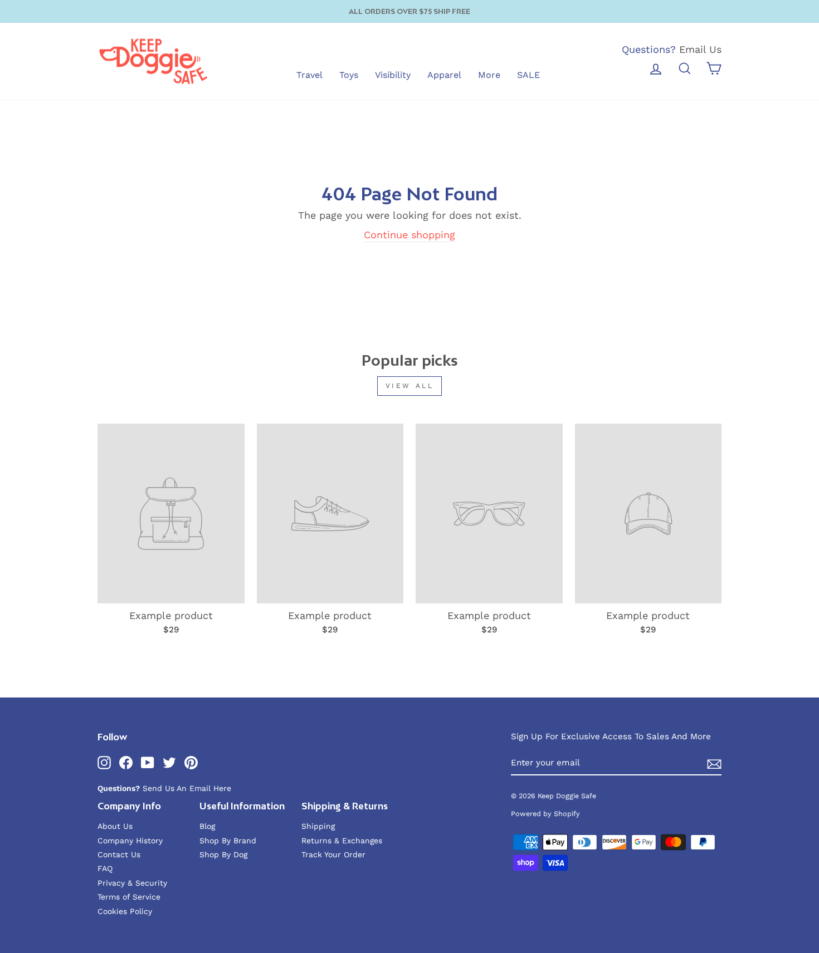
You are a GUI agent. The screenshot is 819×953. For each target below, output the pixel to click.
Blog (207, 826)
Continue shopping (409, 234)
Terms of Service (129, 896)
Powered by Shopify (545, 813)
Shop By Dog (223, 854)
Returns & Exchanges (341, 840)
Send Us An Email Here (187, 788)
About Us (115, 826)
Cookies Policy (125, 911)
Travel (309, 75)
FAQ (105, 868)
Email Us (700, 49)
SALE (528, 75)
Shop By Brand (227, 840)
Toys (348, 75)
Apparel (444, 75)
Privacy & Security (132, 882)
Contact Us (119, 854)
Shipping (318, 826)
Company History (130, 840)
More (489, 75)
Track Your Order (333, 854)
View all (410, 386)
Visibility (393, 75)
